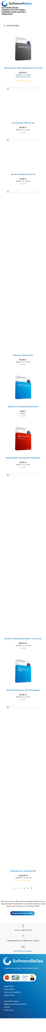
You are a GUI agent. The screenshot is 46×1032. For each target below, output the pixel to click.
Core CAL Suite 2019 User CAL (23, 123)
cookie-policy (9, 995)
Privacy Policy (9, 989)
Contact (7, 1007)
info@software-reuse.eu (23, 951)
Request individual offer (22, 913)
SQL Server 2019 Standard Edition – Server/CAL (23, 638)
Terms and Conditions (12, 992)
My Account (8, 1010)
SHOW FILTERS (13, 25)
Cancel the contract (11, 1001)
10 (27, 888)
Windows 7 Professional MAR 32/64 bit (23, 406)
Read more (24, 62)
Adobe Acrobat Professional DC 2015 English (23, 457)
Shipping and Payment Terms (15, 1004)
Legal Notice (9, 986)
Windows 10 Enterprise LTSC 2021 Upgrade (23, 690)
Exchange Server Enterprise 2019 (23, 871)
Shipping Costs (24, 76)
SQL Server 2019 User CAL (23, 355)
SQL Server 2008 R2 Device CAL (23, 174)
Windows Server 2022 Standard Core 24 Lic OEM (23, 68)
